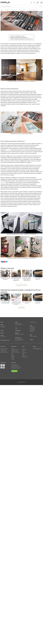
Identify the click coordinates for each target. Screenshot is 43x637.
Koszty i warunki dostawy (15, 352)
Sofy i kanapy (18, 337)
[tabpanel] (5, 275)
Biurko (2, 322)
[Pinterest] (1, 367)
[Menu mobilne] (41, 2)
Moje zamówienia (3, 349)
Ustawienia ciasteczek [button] (4, 352)
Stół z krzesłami (32, 329)
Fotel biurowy (3, 325)
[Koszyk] (38, 2)
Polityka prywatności (14, 349)
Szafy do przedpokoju (33, 336)
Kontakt (23, 348)
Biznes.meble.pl (24, 356)
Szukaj (40, 6)
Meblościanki (17, 330)
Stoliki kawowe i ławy (5, 340)
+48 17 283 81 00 (37, 348)
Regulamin (13, 348)
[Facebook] (1, 365)
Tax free (12, 359)
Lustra (16, 328)
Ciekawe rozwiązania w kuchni (18, 36)
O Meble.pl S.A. (24, 352)
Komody (2, 332)
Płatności (12, 355)
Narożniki (17, 332)
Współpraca (24, 349)
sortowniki (3, 182)
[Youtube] (4, 367)
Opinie (23, 353)
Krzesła (2, 335)
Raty (12, 354)
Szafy (31, 334)
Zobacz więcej (21, 307)
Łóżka (16, 322)
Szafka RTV (32, 331)
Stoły (31, 325)
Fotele (2, 324)
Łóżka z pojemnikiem (18, 324)
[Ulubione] (34, 2)
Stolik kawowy (32, 330)
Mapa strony (24, 355)
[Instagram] (4, 365)
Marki (23, 354)
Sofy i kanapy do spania (19, 340)
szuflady (8, 150)
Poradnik (12, 356)
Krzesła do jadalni (3, 336)
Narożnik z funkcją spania (19, 334)
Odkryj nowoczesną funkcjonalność (19, 37)
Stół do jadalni (32, 326)
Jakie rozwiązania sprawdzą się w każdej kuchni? (22, 39)
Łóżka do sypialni (18, 323)
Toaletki (31, 339)
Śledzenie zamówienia (4, 348)
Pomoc (12, 353)
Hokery (2, 330)
